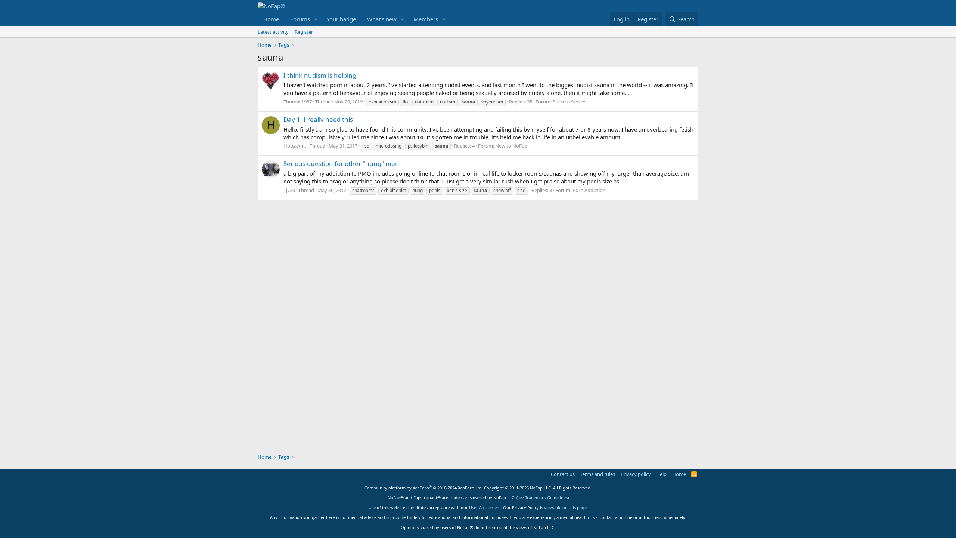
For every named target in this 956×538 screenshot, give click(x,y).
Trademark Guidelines (546, 497)
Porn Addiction (589, 190)
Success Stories (569, 101)
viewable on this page (565, 507)
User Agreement (485, 507)
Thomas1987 (297, 101)
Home (271, 19)
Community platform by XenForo (423, 488)
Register (304, 31)
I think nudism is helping (319, 75)
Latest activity (273, 31)
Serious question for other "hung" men (341, 163)
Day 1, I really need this (318, 119)
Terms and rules (597, 474)
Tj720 (289, 190)
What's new (382, 19)
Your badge (341, 19)
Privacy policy (636, 474)
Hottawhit (294, 145)
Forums (300, 19)
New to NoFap (511, 145)
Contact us (563, 474)
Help (661, 474)
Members (425, 19)
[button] (316, 19)
